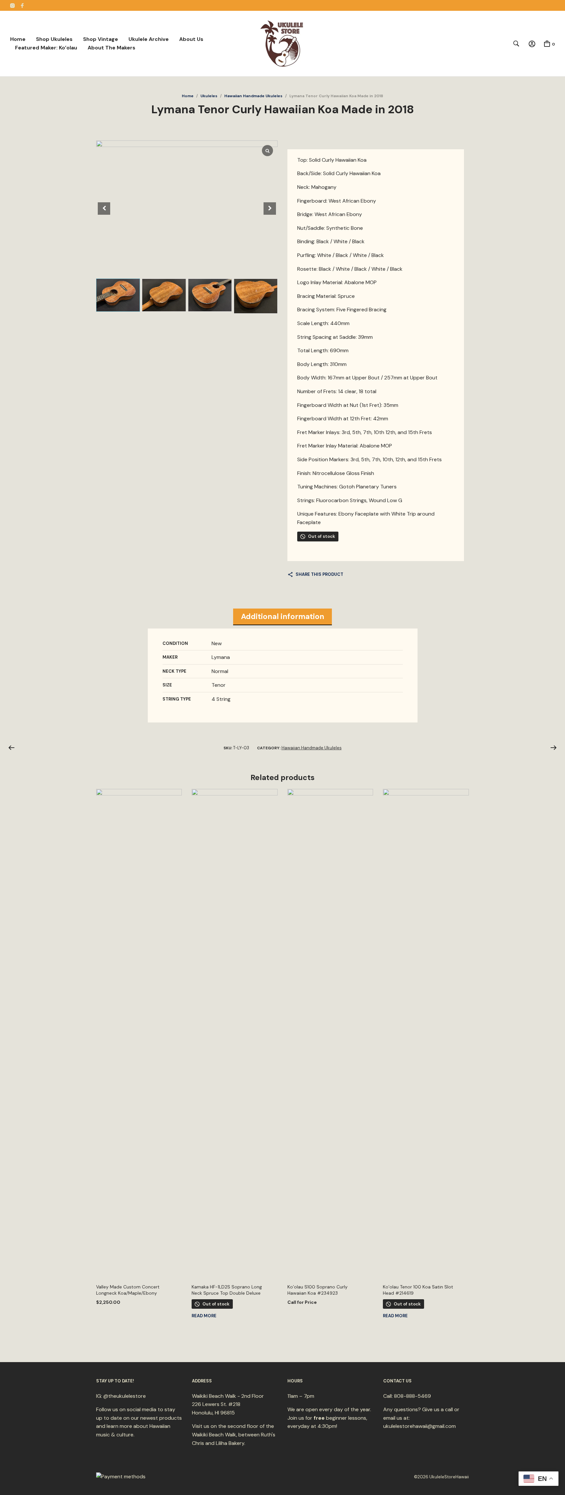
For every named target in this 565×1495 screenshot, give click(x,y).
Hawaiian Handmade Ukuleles (253, 96)
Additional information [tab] (282, 616)
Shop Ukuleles (54, 39)
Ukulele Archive (148, 39)
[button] (270, 208)
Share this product (319, 574)
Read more (204, 1316)
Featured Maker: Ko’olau (46, 47)
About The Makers (111, 47)
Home (18, 39)
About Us (191, 39)
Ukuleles (208, 96)
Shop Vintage (100, 39)
